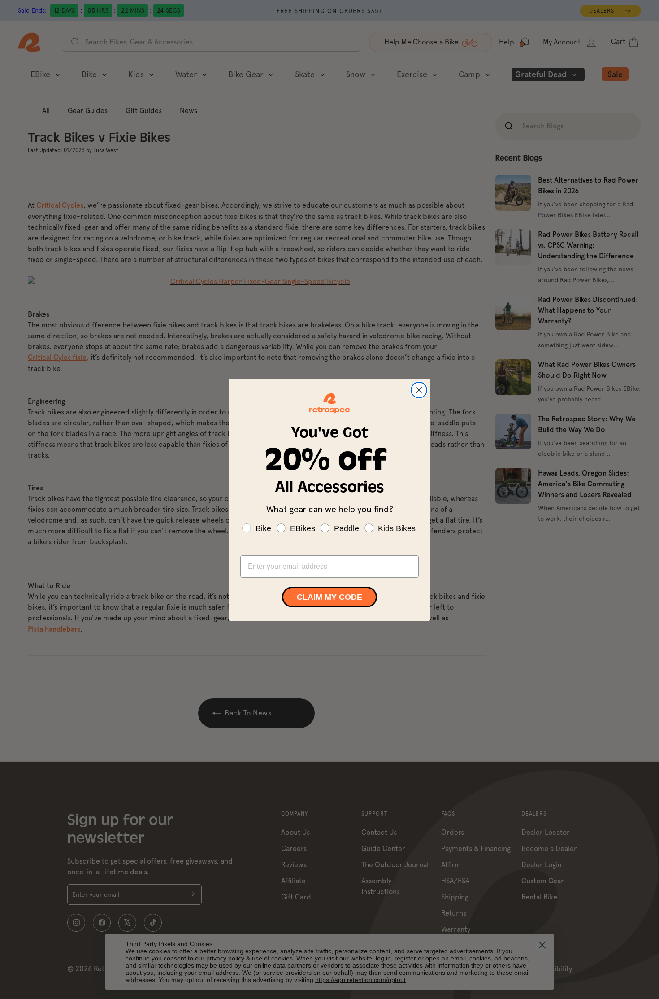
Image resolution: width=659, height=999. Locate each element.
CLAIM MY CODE (329, 597)
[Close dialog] (419, 390)
